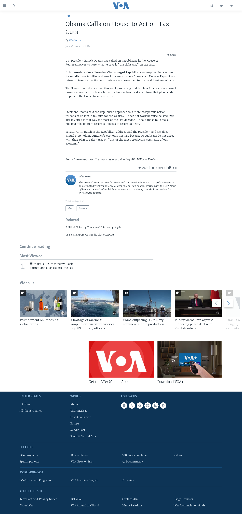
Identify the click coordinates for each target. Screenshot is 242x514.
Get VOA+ (77, 499)
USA (68, 16)
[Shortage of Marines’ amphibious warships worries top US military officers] (95, 303)
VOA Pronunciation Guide (189, 505)
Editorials (128, 480)
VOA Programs (29, 455)
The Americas (78, 410)
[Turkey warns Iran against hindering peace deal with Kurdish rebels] (198, 303)
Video (25, 283)
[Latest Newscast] (232, 5)
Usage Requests (183, 499)
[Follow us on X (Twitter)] (132, 405)
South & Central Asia (83, 436)
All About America (31, 410)
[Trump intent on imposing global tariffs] (43, 303)
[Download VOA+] (189, 359)
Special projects (29, 461)
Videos (178, 455)
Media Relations (132, 505)
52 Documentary (132, 461)
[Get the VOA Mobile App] (121, 359)
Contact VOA (130, 499)
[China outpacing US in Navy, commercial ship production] (147, 303)
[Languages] (212, 5)
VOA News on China (134, 455)
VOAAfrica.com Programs (35, 480)
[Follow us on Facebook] (124, 405)
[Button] (171, 55)
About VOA (26, 505)
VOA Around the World (85, 505)
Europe (74, 423)
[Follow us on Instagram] (147, 405)
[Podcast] (163, 405)
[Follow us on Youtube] (140, 405)
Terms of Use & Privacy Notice (38, 499)
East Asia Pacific (80, 417)
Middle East (77, 430)
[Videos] (222, 5)
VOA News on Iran (82, 461)
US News (25, 404)
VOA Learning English (84, 480)
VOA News (75, 40)
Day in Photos (79, 455)
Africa (74, 404)
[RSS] (155, 405)
